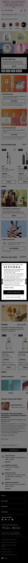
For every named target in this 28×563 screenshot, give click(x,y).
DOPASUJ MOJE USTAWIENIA (13, 297)
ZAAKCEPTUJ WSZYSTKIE (13, 292)
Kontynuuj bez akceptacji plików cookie (13, 264)
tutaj (14, 272)
